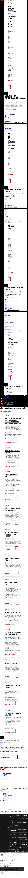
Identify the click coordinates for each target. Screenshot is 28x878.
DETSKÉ (16, 825)
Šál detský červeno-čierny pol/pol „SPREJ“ (13, 534)
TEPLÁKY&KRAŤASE (23, 824)
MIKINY (13, 822)
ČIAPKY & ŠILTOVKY (14, 834)
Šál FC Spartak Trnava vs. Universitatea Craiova (13, 339)
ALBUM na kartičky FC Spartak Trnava (13, 633)
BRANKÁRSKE (18, 818)
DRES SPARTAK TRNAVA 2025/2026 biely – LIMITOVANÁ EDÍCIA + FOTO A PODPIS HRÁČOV (12, 16)
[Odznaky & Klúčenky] (24, 297)
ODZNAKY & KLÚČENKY (22, 832)
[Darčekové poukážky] (8, 306)
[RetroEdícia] (24, 305)
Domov (2, 402)
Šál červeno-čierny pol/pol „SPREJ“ (12, 509)
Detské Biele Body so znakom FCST (12, 451)
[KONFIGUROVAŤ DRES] (24, 114)
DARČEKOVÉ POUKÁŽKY (22, 837)
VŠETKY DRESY (11, 820)
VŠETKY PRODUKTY (20, 122)
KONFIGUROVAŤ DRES (17, 815)
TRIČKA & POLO (19, 822)
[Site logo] (7, 0)
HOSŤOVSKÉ (24, 818)
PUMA (8, 827)
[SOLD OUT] (7, 579)
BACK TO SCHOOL (23, 842)
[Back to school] (24, 308)
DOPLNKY (14, 837)
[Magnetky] (8, 299)
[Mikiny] (8, 199)
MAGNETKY (14, 832)
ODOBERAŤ (22, 757)
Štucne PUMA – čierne (13, 613)
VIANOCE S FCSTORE (23, 839)
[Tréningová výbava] (24, 205)
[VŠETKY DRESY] (8, 119)
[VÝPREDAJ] (24, 394)
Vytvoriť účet (5, 866)
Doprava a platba (23, 851)
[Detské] (24, 202)
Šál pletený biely (11, 226)
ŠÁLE (10, 832)
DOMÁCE (10, 816)
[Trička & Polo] (24, 198)
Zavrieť (1, 855)
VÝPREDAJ (9, 842)
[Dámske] (8, 203)
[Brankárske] (24, 118)
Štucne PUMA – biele (12, 663)
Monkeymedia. (3, 768)
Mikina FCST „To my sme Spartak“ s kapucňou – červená (11, 141)
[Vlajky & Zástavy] (24, 301)
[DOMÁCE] (8, 115)
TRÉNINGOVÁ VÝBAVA (22, 829)
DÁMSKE (12, 826)
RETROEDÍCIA (15, 839)
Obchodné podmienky (13, 849)
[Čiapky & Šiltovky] (8, 302)
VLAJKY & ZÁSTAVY (23, 834)
